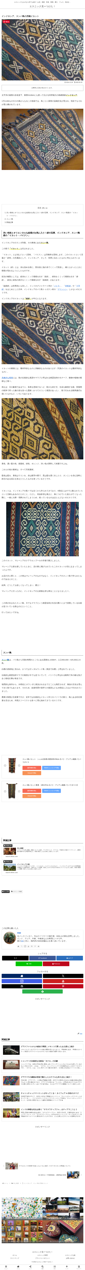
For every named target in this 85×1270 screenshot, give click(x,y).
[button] (71, 827)
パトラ (57, 286)
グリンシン (62, 289)
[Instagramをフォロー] (25, 946)
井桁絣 (68, 286)
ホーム (15, 1255)
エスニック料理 (42, 1255)
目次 (39, 208)
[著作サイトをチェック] (18, 946)
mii (22, 941)
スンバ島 (9, 219)
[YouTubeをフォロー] (28, 946)
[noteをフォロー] (31, 946)
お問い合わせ (70, 1258)
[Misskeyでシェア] (71, 816)
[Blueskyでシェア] (52, 816)
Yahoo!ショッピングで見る (51, 768)
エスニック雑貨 (17, 891)
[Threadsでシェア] (33, 822)
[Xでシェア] (14, 816)
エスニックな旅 (70, 1255)
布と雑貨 (6, 891)
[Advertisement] (42, 187)
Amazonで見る (32, 773)
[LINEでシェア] (14, 827)
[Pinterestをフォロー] (35, 946)
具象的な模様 (7, 378)
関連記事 (9, 222)
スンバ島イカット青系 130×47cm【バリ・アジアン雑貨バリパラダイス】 (50, 785)
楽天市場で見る (31, 768)
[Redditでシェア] (52, 822)
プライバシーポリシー (42, 1258)
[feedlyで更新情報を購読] (38, 946)
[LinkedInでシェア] (52, 827)
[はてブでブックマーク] (71, 822)
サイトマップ (14, 1258)
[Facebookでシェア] (14, 822)
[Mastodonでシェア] (33, 816)
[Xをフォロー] (21, 946)
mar (19, 933)
